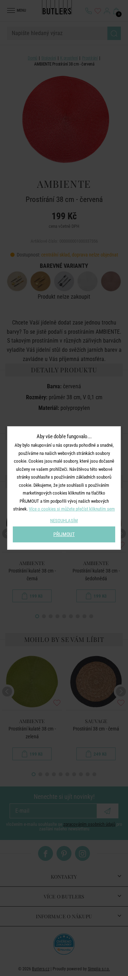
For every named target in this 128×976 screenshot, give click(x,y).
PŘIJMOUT (64, 534)
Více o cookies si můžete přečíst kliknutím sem (72, 509)
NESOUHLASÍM (64, 520)
